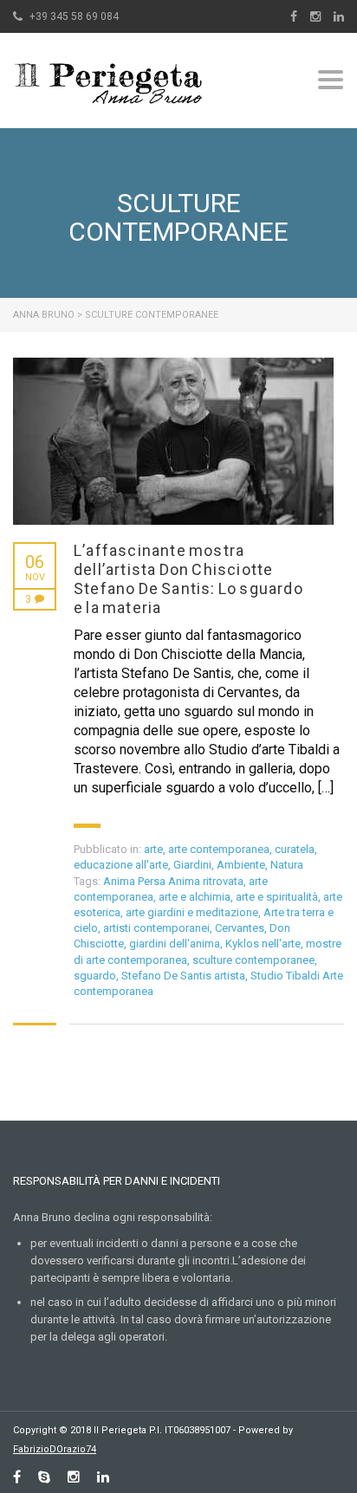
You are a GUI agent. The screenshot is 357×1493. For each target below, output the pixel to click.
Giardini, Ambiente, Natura (238, 864)
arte (153, 849)
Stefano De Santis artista (183, 975)
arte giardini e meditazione (192, 912)
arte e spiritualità (277, 896)
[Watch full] (173, 441)
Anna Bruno (44, 314)
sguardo (95, 975)
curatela (295, 849)
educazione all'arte (121, 864)
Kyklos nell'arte (263, 943)
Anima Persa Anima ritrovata (173, 881)
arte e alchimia (194, 896)
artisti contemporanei (156, 927)
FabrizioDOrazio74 (54, 1449)
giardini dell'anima (174, 943)
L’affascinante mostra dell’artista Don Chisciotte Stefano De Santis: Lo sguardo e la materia (188, 579)
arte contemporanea (218, 849)
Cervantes (239, 927)
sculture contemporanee (253, 959)
